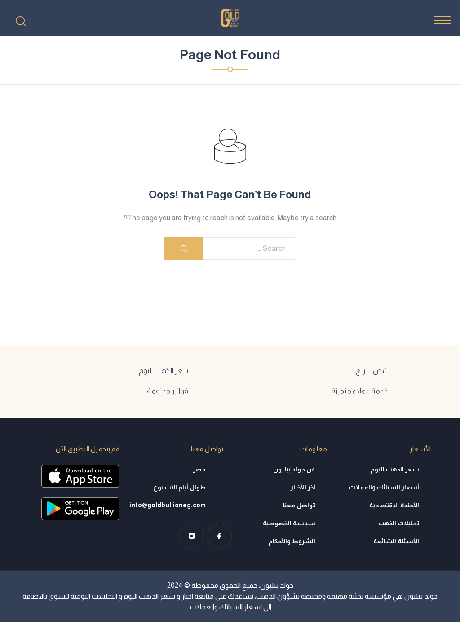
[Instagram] (192, 536)
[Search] (20, 21)
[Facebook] (220, 536)
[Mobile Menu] (442, 20)
